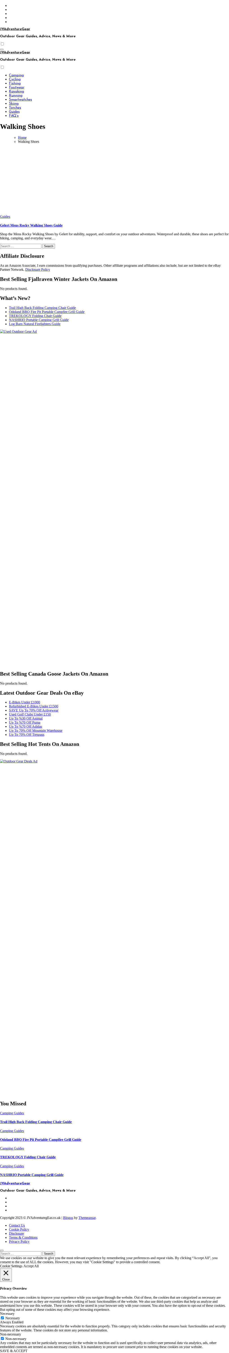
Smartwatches (20, 99)
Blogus (68, 1218)
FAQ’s (14, 116)
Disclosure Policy (37, 269)
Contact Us (17, 1225)
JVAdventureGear (15, 29)
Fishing (15, 83)
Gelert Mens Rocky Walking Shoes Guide (31, 225)
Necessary (12, 1318)
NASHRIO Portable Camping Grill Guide (39, 320)
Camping (16, 75)
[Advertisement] (114, 178)
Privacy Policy (19, 1241)
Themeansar (86, 1218)
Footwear (16, 87)
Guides (14, 112)
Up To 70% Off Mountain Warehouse (35, 730)
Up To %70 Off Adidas (25, 726)
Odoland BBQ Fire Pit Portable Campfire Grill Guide (47, 312)
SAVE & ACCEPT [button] (14, 1351)
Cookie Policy (19, 1229)
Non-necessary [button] (10, 1334)
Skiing (14, 104)
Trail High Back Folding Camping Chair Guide (42, 308)
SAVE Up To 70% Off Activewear (33, 710)
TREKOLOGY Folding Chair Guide (35, 316)
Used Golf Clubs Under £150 (30, 714)
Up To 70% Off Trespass (26, 734)
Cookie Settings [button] (11, 1266)
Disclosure (16, 1233)
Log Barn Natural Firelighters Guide (34, 324)
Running (15, 95)
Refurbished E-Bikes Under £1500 (33, 706)
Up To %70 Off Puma (24, 722)
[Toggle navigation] (2, 49)
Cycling (15, 79)
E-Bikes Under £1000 (24, 702)
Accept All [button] (31, 1266)
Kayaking (16, 91)
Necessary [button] (7, 1314)
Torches (15, 108)
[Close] (2, 1250)
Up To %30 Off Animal (25, 718)
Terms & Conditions (23, 1237)
